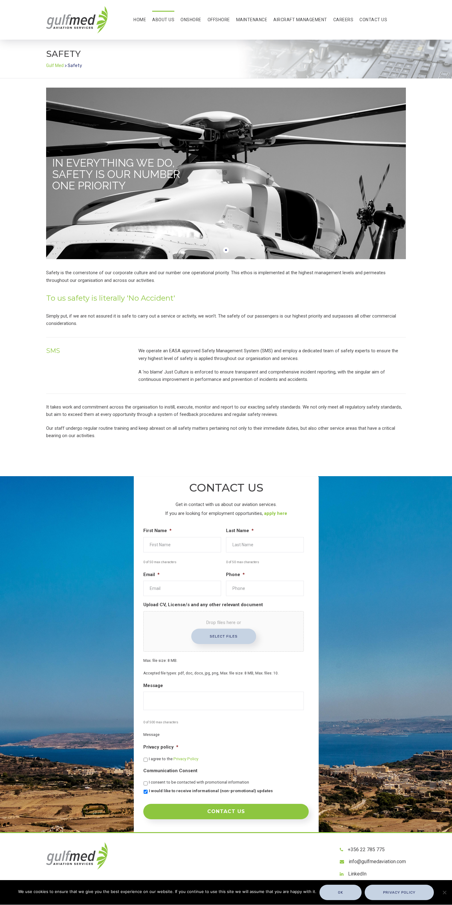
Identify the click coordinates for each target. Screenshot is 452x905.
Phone (235, 574)
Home (139, 19)
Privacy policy (160, 747)
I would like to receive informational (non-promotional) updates (211, 790)
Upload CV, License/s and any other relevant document (203, 604)
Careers (343, 19)
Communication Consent (170, 770)
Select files (224, 636)
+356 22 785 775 (366, 849)
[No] (444, 892)
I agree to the (173, 759)
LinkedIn (357, 874)
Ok (340, 892)
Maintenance (252, 19)
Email (151, 574)
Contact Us (373, 19)
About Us (163, 19)
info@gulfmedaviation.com (377, 861)
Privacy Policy (185, 759)
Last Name (240, 530)
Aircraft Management (300, 19)
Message (153, 685)
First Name (157, 530)
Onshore (190, 19)
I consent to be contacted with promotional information (199, 782)
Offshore (219, 19)
